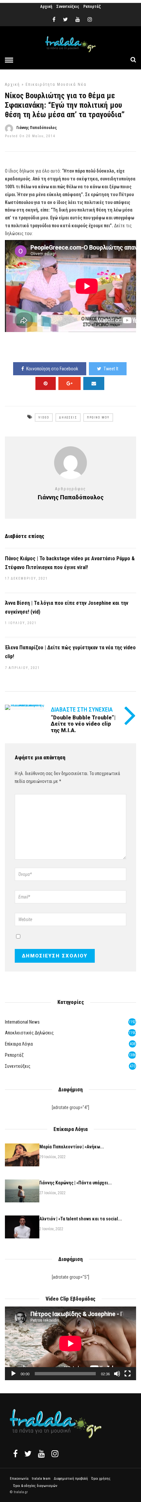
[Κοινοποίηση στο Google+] (69, 383)
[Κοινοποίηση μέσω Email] (93, 383)
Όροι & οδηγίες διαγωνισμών (35, 1486)
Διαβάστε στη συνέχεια (82, 709)
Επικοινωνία (19, 1478)
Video (43, 417)
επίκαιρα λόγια (19, 1044)
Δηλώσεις (68, 417)
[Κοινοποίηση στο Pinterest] (45, 383)
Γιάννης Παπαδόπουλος (36, 127)
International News (22, 1022)
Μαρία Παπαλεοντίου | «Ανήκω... (71, 1146)
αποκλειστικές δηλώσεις (29, 1032)
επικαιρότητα (40, 84)
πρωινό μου (98, 417)
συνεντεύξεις (17, 1066)
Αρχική (46, 6)
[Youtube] (77, 19)
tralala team (41, 1478)
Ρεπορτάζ (92, 6)
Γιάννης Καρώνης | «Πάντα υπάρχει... (75, 1182)
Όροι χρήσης (101, 1478)
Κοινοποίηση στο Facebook (52, 368)
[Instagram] (90, 19)
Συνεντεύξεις (67, 6)
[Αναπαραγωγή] (13, 1373)
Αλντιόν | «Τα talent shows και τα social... (80, 1218)
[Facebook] (15, 1453)
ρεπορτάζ (14, 1055)
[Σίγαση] (117, 1373)
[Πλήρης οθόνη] (127, 1373)
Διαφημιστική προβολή (71, 1478)
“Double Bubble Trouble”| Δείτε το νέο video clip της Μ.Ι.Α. (83, 723)
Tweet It (111, 368)
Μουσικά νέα (72, 84)
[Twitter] (27, 1453)
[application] (70, 1343)
